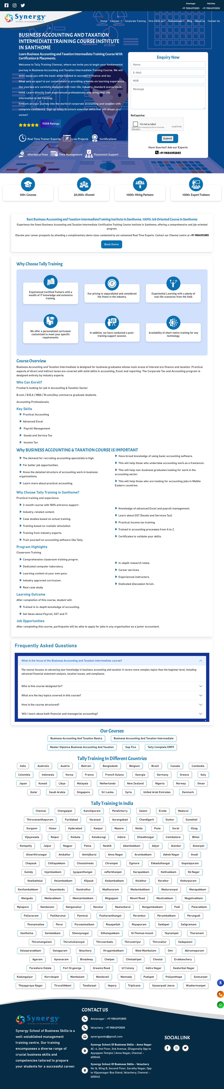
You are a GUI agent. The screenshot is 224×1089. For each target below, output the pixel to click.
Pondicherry (120, 811)
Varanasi (95, 819)
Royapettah (113, 924)
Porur (59, 924)
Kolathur (140, 880)
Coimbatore (173, 837)
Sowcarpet (200, 976)
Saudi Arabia (57, 792)
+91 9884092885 (191, 8)
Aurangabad (120, 819)
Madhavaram (110, 889)
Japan (23, 783)
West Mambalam (145, 950)
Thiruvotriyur (133, 942)
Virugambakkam (113, 950)
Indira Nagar (154, 968)
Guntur (170, 819)
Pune (157, 828)
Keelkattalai (35, 880)
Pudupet (149, 976)
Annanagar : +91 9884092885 (108, 1018)
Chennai (41, 811)
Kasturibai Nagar (184, 968)
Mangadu (27, 898)
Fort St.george (72, 968)
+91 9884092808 (211, 8)
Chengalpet (65, 811)
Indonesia (48, 774)
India (23, 766)
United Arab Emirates (156, 792)
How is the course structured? (40, 704)
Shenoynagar (80, 933)
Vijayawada (32, 837)
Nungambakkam (152, 907)
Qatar (33, 792)
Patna (87, 845)
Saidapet (163, 924)
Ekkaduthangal (160, 863)
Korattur (163, 880)
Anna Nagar (115, 854)
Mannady (126, 976)
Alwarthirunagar (36, 854)
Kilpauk (88, 880)
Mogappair (111, 898)
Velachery (85, 950)
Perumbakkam (166, 915)
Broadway (86, 959)
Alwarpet (198, 845)
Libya (62, 783)
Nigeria (159, 783)
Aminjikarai (89, 854)
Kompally (26, 845)
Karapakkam (141, 872)
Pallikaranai (58, 915)
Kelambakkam (63, 880)
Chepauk (30, 863)
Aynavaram (61, 959)
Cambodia (198, 766)
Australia (43, 766)
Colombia (24, 774)
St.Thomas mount (142, 933)
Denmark (188, 792)
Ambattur (65, 854)
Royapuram (139, 924)
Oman (201, 783)
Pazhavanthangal (110, 915)
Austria (65, 766)
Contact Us (214, 21)
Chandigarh (146, 819)
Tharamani (197, 933)
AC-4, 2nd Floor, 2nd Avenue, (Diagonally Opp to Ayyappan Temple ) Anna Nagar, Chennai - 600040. (121, 1051)
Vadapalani (185, 942)
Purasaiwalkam (84, 924)
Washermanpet (195, 985)
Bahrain (86, 766)
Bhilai (195, 837)
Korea (69, 774)
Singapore (83, 792)
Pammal (82, 915)
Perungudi (193, 915)
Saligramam (189, 924)
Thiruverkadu (104, 942)
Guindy (28, 872)
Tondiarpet (89, 985)
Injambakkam (52, 872)
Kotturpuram (188, 880)
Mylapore (23, 907)
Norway (181, 783)
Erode (163, 811)
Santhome (26, 933)
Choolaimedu (85, 863)
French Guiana (114, 774)
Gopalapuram (190, 863)
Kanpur (98, 828)
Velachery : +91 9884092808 (108, 1027)
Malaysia (82, 783)
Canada (175, 766)
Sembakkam (53, 933)
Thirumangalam (42, 942)
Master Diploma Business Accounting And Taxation (82, 747)
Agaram (37, 959)
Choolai (158, 959)
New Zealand (135, 783)
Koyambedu (57, 889)
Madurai (183, 811)
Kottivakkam (168, 872)
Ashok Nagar (171, 854)
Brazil (155, 766)
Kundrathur (83, 889)
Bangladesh (110, 766)
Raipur (55, 837)
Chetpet (109, 959)
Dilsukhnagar (145, 837)
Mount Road (137, 898)
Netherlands (107, 783)
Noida (139, 828)
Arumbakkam (143, 854)
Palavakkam (199, 907)
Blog (189, 21)
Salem (143, 811)
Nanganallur (74, 907)
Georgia (140, 774)
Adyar (155, 845)
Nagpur (67, 845)
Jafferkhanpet (113, 872)
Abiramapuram (194, 950)
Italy (203, 774)
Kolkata (75, 837)
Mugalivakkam (194, 898)
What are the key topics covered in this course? (51, 695)
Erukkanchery (183, 959)
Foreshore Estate (40, 968)
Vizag (194, 828)
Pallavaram (31, 915)
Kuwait (42, 783)
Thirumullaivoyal (74, 942)
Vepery (112, 985)
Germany (162, 774)
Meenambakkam (83, 898)
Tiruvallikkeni (62, 985)
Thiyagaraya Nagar (31, 985)
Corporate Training (135, 21)
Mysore (119, 828)
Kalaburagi (99, 837)
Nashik (107, 845)
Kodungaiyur (25, 976)
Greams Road (101, 968)
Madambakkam (140, 889)
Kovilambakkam (28, 889)
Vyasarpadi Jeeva (163, 985)
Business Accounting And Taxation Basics (76, 738)
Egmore (134, 863)
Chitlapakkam (56, 863)
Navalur (98, 907)
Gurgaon (31, 828)
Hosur (53, 828)
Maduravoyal (169, 889)
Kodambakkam (114, 880)
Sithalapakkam (110, 933)
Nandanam (47, 907)
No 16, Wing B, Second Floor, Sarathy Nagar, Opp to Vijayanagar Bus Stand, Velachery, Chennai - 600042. (121, 1070)
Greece (184, 774)
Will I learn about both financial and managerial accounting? (60, 713)
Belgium (134, 766)
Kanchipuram (92, 811)
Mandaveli (102, 976)
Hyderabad (75, 828)
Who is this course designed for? (42, 686)
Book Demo (111, 244)
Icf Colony (128, 968)
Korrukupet (51, 976)
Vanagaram (60, 950)
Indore (121, 837)
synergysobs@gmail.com (106, 1036)
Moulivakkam (164, 898)
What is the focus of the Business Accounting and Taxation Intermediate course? (72, 660)
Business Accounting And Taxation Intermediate (144, 738)
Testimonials (175, 21)
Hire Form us (156, 21)
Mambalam (77, 976)
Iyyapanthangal (82, 872)
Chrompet (111, 863)
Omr (170, 950)
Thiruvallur (160, 942)
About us (200, 21)
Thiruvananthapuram (40, 819)
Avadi (194, 854)
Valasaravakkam (30, 950)
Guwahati (191, 819)
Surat (175, 828)
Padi (177, 907)
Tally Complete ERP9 (161, 747)
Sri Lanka (108, 792)
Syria (128, 792)
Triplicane (134, 985)
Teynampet (171, 933)
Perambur (139, 915)
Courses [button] (115, 21)
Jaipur (47, 845)
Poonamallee (35, 924)
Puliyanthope (174, 976)
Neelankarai (123, 907)
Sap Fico (130, 747)
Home (103, 21)
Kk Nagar (194, 872)
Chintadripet (133, 959)
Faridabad (71, 819)
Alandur (176, 845)
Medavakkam (52, 898)
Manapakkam (197, 889)
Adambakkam (131, 845)
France (89, 774)
